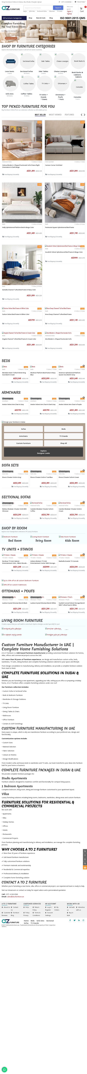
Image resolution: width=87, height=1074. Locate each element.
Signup (69, 14)
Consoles (77, 97)
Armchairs (11, 392)
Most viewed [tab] (55, 114)
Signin (69, 11)
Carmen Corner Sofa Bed (53, 165)
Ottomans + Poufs (18, 591)
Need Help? (81, 2)
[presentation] (83, 365)
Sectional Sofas (42, 11)
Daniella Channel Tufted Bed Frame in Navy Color (19, 290)
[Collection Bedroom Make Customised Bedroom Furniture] (43, 580)
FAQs (27, 907)
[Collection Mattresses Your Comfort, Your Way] (43, 584)
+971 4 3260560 (66, 2)
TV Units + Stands (17, 549)
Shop (30, 18)
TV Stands (35, 923)
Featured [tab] (69, 114)
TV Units (59, 11)
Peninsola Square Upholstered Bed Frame (59, 227)
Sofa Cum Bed (49, 162)
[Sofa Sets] (11, 83)
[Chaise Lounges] (61, 61)
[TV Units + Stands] (44, 91)
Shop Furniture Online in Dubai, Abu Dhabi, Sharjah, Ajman (22, 2)
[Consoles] (78, 87)
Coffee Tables (26, 94)
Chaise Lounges (60, 71)
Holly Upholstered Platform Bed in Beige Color (18, 227)
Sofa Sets (32, 11)
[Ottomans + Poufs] (61, 91)
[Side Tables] (45, 61)
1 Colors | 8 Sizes (36, 224)
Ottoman (52, 11)
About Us (6, 907)
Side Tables (43, 71)
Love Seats (9, 71)
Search (58, 7)
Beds (25, 11)
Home (26, 921)
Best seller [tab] (40, 114)
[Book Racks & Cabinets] (78, 69)
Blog (51, 18)
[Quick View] (22, 151)
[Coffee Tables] (28, 83)
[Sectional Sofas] (27, 61)
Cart (82, 9)
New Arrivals (40, 18)
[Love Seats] (11, 61)
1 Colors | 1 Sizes (36, 162)
